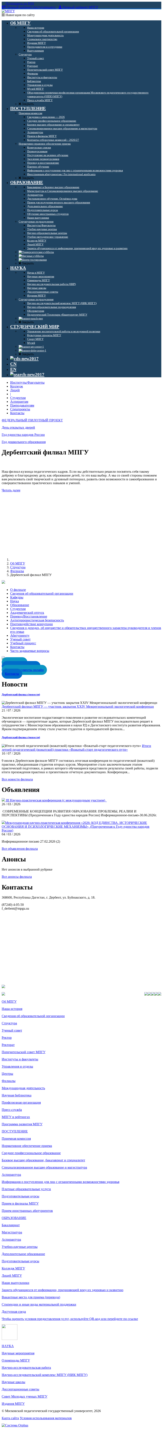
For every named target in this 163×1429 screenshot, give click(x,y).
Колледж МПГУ (13, 1268)
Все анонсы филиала (17, 876)
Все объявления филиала (20, 848)
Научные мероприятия (18, 1353)
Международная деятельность (23, 1088)
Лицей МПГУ (12, 1275)
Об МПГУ (17, 563)
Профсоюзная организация (21, 1102)
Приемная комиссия (16, 1138)
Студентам (18, 398)
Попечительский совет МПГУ (23, 1052)
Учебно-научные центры (20, 1247)
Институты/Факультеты (27, 382)
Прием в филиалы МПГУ (20, 1203)
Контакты (17, 413)
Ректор (7, 1037)
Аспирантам (19, 401)
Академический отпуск (27, 612)
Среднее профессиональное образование (31, 1153)
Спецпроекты (20, 409)
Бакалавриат (11, 1225)
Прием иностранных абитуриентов (27, 1210)
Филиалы (17, 571)
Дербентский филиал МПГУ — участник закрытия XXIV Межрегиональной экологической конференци (78, 706)
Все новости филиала (17, 779)
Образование (19, 605)
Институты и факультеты (20, 1059)
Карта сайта (10, 1418)
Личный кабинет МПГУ (80, 7)
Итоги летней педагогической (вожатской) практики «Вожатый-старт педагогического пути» (76, 747)
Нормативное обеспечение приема (27, 1146)
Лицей (15, 390)
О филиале (18, 589)
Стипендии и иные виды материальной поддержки (39, 1304)
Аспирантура (11, 1174)
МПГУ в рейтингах (16, 1117)
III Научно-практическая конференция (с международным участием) (56, 800)
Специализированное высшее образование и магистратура (44, 1167)
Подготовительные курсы (20, 1196)
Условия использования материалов (46, 1418)
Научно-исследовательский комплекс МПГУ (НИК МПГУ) (44, 1375)
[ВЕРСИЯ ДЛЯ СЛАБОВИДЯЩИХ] (24, 358)
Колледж (16, 386)
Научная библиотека (16, 1095)
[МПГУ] (8, 11)
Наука (14, 601)
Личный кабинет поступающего (31, 7)
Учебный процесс (23, 643)
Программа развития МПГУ (22, 1124)
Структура (17, 567)
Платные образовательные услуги (26, 1189)
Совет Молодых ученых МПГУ (24, 1396)
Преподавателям (22, 405)
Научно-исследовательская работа (26, 1367)
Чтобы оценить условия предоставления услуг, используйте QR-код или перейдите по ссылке (70, 1319)
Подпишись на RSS (19, 3)
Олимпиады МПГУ (16, 1360)
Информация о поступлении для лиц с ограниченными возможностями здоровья (60, 1182)
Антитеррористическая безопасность (37, 620)
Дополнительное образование (23, 1254)
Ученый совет (20, 639)
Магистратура (12, 1232)
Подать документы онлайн (24, 670)
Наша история (12, 1009)
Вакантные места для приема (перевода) (31, 1297)
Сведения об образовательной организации (41, 593)
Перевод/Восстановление (28, 616)
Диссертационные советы (20, 1389)
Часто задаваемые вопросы (29, 651)
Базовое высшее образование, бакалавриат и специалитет (43, 1160)
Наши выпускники (15, 1283)
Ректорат (8, 1045)
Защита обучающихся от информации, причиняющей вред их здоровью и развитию (62, 1290)
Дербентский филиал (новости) (21, 694)
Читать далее (11, 490)
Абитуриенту (20, 635)
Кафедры (16, 597)
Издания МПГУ (13, 1403)
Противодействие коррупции (31, 624)
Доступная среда (14, 1311)
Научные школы (13, 1382)
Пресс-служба (12, 1110)
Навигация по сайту (20, 15)
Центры (7, 1073)
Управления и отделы (17, 1066)
